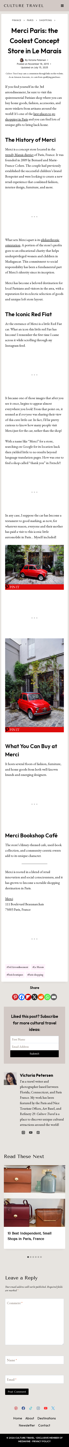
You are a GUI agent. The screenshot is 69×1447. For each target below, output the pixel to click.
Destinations (46, 1418)
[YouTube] (45, 1408)
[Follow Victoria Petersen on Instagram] (23, 1132)
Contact (44, 1425)
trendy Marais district (19, 155)
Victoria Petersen (36, 1075)
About (29, 1418)
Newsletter (27, 1425)
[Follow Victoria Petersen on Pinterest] (38, 1132)
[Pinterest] (15, 997)
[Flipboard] (28, 997)
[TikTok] (30, 1408)
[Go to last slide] (9, 1210)
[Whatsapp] (47, 997)
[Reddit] (41, 997)
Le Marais (38, 967)
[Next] (60, 1210)
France (16, 20)
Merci (9, 898)
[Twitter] (53, 1408)
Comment (14, 1303)
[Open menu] (62, 5)
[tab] (28, 1257)
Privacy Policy (41, 1441)
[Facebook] (21, 997)
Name (12, 1360)
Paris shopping (35, 974)
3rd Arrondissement (17, 967)
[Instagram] (38, 1408)
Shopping (45, 20)
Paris (30, 20)
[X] (34, 997)
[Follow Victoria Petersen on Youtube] (30, 1132)
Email (11, 1379)
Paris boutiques (15, 974)
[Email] (54, 997)
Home (17, 1418)
